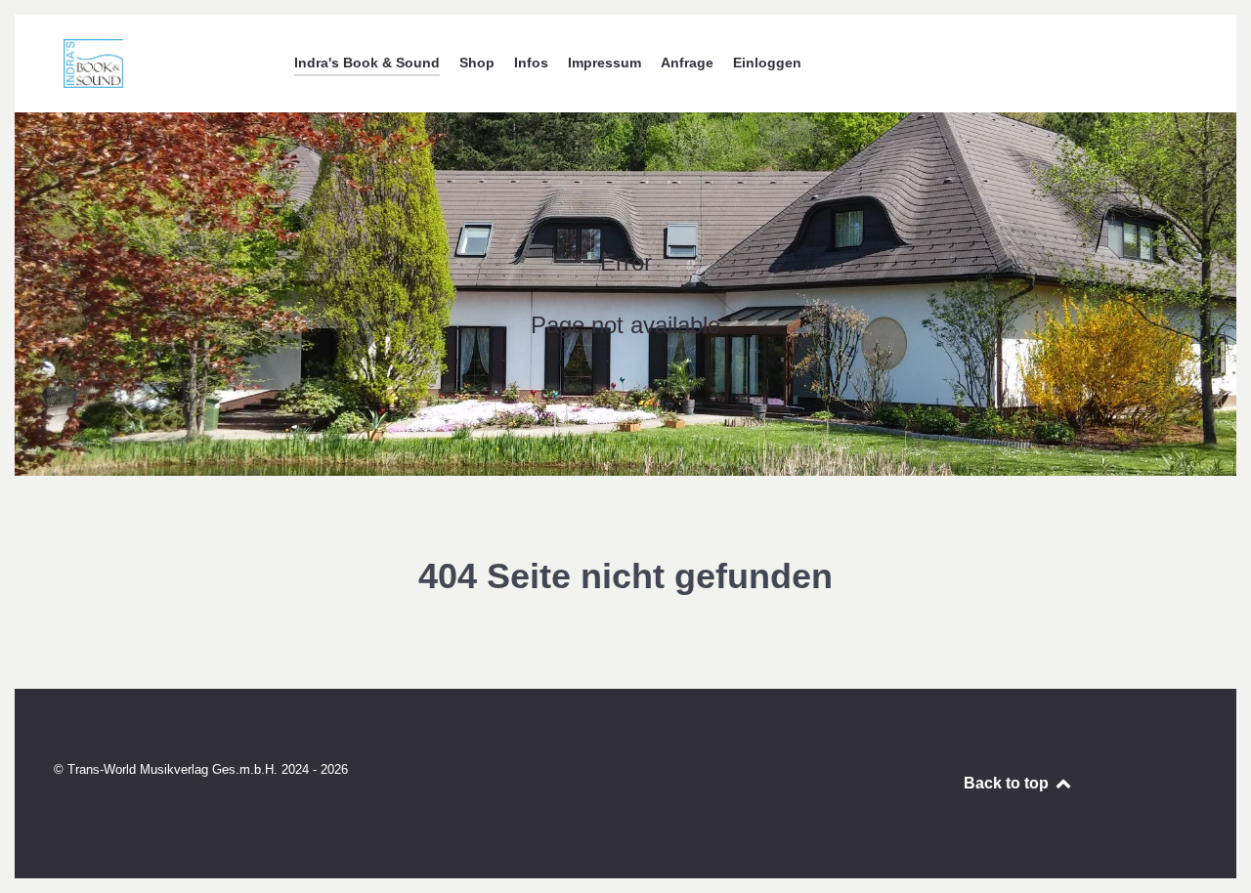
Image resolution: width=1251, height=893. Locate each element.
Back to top (1008, 783)
